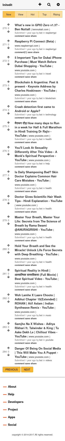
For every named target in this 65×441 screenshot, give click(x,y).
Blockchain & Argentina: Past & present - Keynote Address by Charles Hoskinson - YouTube (36, 86)
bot (40, 32)
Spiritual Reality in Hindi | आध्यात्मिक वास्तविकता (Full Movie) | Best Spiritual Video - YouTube (36, 274)
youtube (49, 339)
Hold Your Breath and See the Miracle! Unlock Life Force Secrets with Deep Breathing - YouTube (38, 250)
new (8, 14)
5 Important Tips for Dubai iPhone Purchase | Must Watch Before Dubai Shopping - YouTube (38, 61)
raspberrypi (51, 32)
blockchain (51, 98)
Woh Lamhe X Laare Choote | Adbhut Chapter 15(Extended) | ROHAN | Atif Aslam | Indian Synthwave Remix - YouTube (36, 301)
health (49, 139)
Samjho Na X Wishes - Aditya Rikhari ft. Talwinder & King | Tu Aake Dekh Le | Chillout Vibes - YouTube (37, 330)
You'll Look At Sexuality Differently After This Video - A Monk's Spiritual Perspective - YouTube (36, 153)
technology (51, 114)
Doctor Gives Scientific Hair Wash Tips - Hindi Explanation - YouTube (38, 199)
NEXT (27, 369)
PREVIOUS (11, 369)
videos (49, 360)
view (20, 14)
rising (56, 14)
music (48, 315)
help (48, 163)
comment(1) (21, 52)
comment (20, 35)
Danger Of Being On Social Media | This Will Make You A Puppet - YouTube (38, 352)
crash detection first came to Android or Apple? (35, 109)
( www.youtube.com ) (38, 135)
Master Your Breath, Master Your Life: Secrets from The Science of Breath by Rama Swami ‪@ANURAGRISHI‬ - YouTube (38, 223)
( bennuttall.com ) (40, 29)
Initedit (7, 5)
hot (32, 14)
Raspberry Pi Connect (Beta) (35, 41)
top (44, 14)
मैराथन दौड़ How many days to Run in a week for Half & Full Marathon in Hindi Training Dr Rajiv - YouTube (38, 129)
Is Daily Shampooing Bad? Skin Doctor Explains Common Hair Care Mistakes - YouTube (36, 176)
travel (48, 73)
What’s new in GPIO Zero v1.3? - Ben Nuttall (37, 27)
